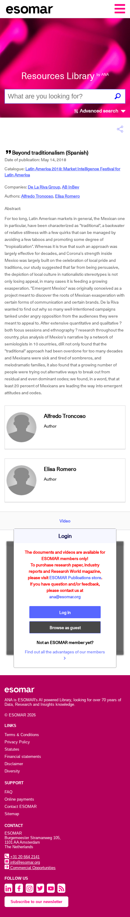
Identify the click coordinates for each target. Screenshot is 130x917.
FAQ (8, 792)
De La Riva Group (44, 187)
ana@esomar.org (65, 596)
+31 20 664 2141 (24, 857)
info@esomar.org (24, 862)
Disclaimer (14, 764)
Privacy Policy (17, 742)
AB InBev (70, 187)
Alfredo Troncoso (37, 196)
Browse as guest (65, 627)
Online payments (19, 799)
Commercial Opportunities (32, 867)
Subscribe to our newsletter (36, 901)
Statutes (12, 749)
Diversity (12, 771)
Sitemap (12, 814)
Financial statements (23, 756)
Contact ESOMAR (21, 806)
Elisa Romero (67, 196)
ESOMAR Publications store (75, 577)
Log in (65, 612)
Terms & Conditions (22, 734)
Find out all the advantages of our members (65, 652)
